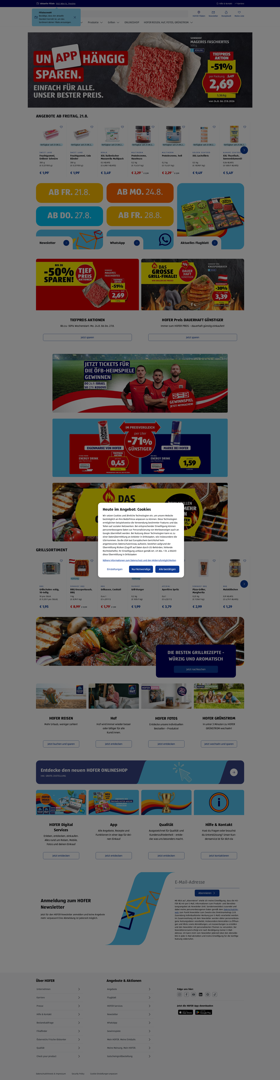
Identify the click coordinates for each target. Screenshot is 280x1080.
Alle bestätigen (167, 569)
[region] (141, 540)
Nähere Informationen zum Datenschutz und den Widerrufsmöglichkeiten (139, 560)
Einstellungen (115, 569)
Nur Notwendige (141, 569)
